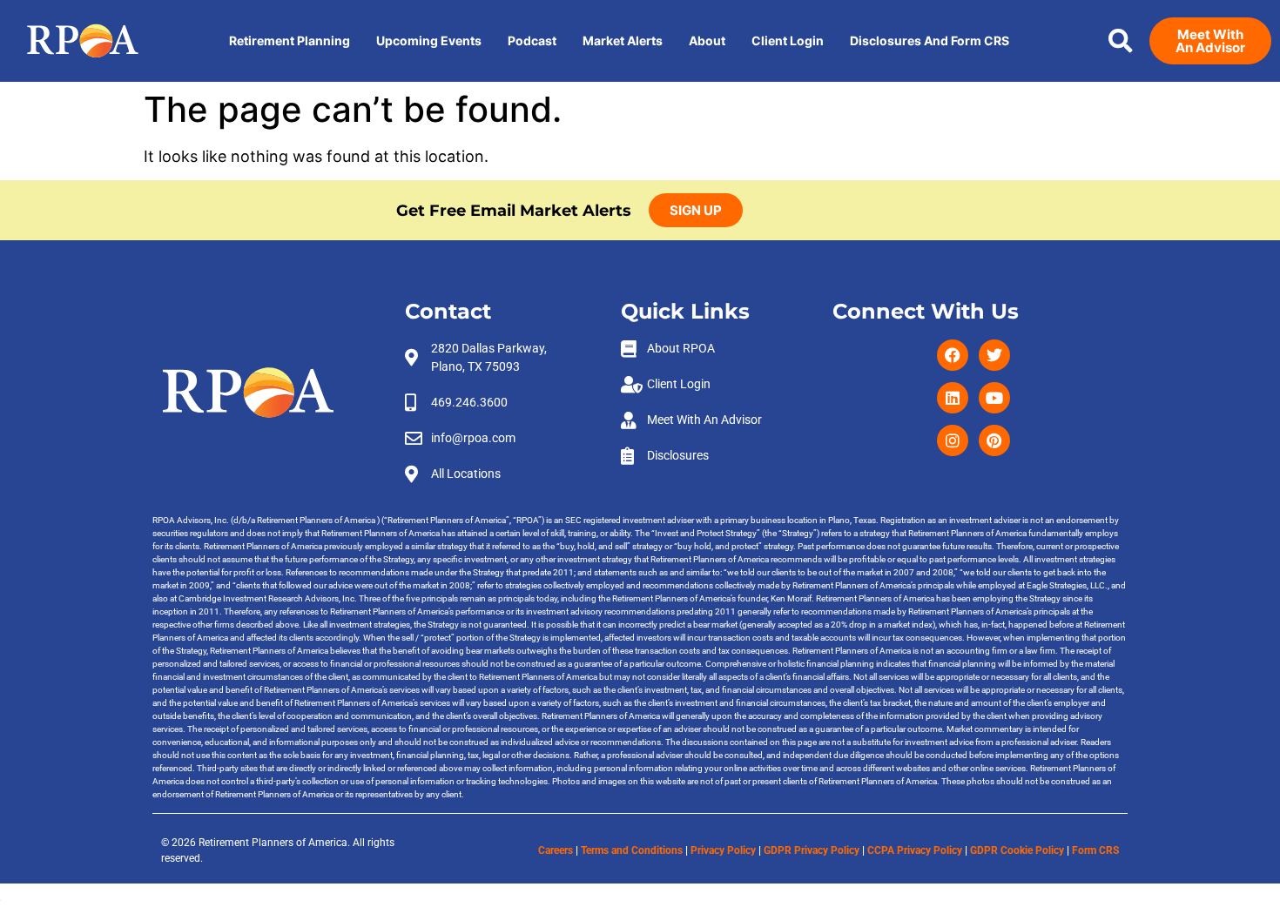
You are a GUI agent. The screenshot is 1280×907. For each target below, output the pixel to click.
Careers (555, 850)
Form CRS (1095, 850)
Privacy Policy (723, 850)
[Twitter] (994, 355)
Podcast (532, 40)
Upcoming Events (429, 40)
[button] (1120, 41)
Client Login (787, 40)
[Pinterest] (994, 440)
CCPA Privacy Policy (914, 850)
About (707, 40)
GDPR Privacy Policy (811, 850)
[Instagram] (952, 440)
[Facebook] (952, 355)
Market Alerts (623, 40)
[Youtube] (994, 397)
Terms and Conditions (632, 850)
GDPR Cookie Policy (1017, 850)
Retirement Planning (289, 40)
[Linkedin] (952, 397)
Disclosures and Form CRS (929, 40)
